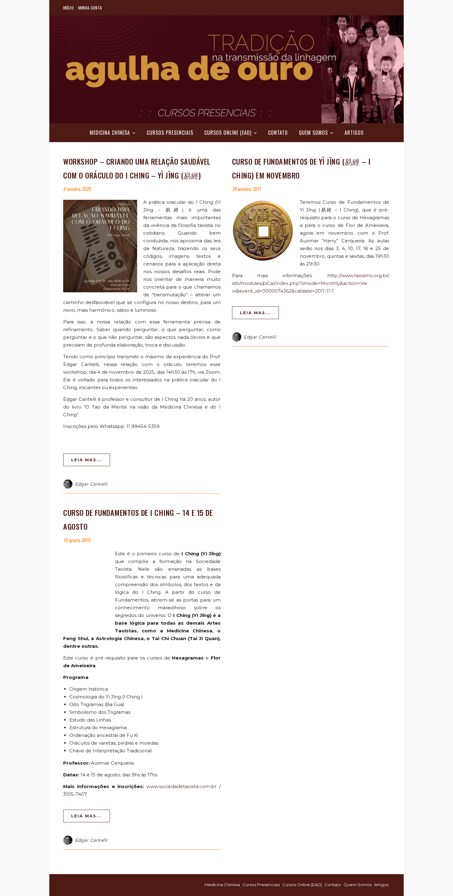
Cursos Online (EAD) (227, 132)
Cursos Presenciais (170, 132)
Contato (278, 132)
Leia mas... (86, 459)
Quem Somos (313, 132)
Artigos (354, 132)
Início (68, 8)
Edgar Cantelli (91, 484)
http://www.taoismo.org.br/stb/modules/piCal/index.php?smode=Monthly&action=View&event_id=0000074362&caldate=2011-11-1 (311, 283)
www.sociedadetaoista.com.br (181, 786)
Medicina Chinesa (110, 132)
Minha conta (90, 8)
